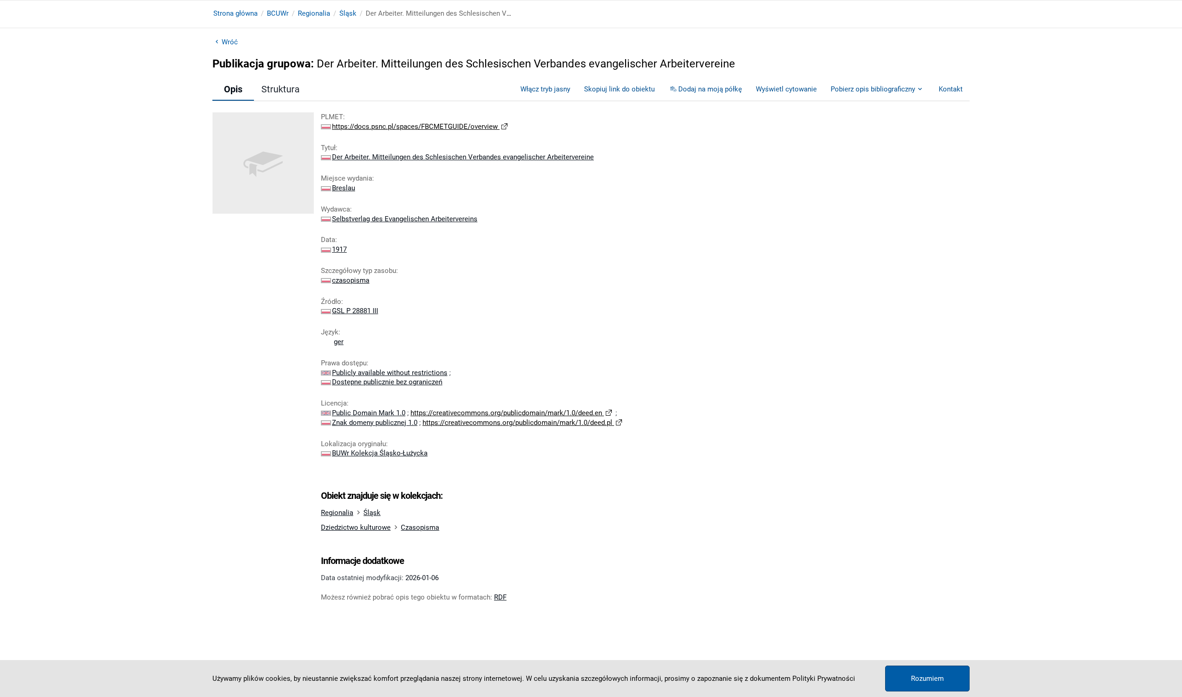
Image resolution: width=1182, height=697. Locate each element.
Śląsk (347, 13)
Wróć (230, 42)
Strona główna (235, 13)
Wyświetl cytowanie (786, 89)
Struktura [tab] (280, 89)
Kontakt (951, 89)
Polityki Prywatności (823, 678)
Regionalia (314, 13)
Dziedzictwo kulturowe (356, 527)
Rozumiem (927, 678)
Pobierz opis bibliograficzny (873, 89)
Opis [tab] (233, 89)
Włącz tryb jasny (545, 89)
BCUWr (278, 13)
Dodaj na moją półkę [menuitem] (710, 89)
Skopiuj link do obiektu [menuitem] (619, 89)
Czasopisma (420, 527)
